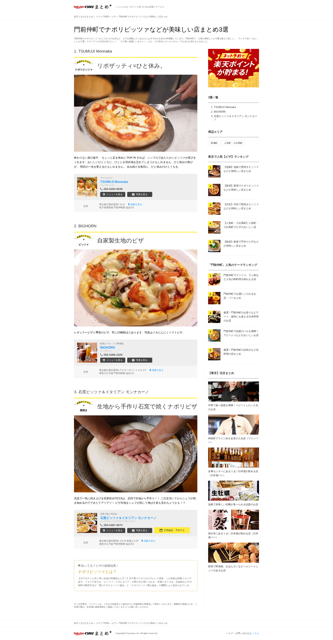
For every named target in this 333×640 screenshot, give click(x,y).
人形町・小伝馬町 (233, 143)
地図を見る (136, 204)
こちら (255, 633)
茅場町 (214, 143)
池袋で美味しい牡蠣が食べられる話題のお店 (233, 504)
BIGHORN (219, 111)
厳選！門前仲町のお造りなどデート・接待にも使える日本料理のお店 (241, 316)
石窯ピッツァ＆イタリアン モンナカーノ (113, 392)
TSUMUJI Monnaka (225, 107)
